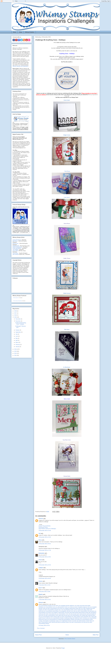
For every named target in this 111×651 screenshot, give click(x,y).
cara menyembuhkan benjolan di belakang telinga (61, 618)
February (18, 344)
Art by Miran (15, 250)
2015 (15, 317)
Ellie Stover (66, 329)
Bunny (40, 540)
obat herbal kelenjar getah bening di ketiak (79, 612)
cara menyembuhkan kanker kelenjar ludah (50, 616)
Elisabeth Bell (16, 245)
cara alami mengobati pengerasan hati (81, 607)
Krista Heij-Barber (17, 248)
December (18, 319)
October (18, 330)
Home (14, 32)
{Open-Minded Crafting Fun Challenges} (47, 528)
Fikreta (40, 559)
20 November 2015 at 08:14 (45, 543)
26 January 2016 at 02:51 (44, 625)
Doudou (40, 581)
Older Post (95, 634)
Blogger (63, 648)
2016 (15, 315)
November (18, 321)
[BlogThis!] (54, 511)
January (18, 346)
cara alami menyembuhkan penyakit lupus (51, 609)
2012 (15, 353)
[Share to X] (56, 511)
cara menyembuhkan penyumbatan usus (52, 611)
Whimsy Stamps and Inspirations (20, 66)
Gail (40, 533)
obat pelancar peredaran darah (61, 622)
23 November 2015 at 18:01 (45, 556)
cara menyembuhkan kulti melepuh (77, 615)
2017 (15, 313)
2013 (15, 351)
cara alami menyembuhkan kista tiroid (53, 608)
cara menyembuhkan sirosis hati (63, 613)
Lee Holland (15, 249)
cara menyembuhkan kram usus (50, 607)
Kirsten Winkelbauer (17, 247)
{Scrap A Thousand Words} (44, 525)
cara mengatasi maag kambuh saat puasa (60, 612)
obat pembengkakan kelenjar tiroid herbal (71, 619)
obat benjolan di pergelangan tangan (51, 620)
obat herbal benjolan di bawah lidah (84, 620)
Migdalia (41, 594)
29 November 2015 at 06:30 (45, 578)
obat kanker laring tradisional (49, 613)
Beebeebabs (41, 553)
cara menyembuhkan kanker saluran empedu (71, 609)
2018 (15, 311)
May (17, 338)
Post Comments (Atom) (70, 638)
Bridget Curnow (67, 135)
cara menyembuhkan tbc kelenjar (54, 619)
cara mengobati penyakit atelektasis (66, 605)
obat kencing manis (65, 615)
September (18, 332)
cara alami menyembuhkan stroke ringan (52, 615)
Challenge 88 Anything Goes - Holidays (20, 323)
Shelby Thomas (66, 258)
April (17, 340)
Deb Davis (15, 241)
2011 (15, 355)
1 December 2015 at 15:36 (44, 585)
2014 (15, 349)
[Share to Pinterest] (58, 511)
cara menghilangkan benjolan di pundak (67, 620)
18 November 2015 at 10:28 (45, 530)
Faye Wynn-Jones (67, 439)
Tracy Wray (15, 253)
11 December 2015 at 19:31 (45, 599)
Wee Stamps (16, 254)
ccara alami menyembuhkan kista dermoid (78, 622)
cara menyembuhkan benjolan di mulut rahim (48, 605)
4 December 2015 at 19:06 (44, 591)
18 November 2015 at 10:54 (45, 537)
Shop (20, 32)
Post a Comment (41, 628)
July (17, 334)
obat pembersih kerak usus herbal (65, 607)
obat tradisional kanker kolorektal (79, 618)
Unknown (41, 518)
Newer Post (38, 634)
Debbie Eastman (67, 293)
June (17, 336)
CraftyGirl (41, 567)
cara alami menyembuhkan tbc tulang (68, 616)
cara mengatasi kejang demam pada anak (71, 608)
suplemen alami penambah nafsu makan (85, 616)
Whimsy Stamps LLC (16, 297)
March (17, 342)
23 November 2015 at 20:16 (45, 564)
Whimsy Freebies (29, 32)
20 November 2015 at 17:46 (45, 550)
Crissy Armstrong (17, 239)
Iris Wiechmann (66, 367)
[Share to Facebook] (57, 511)
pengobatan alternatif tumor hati (68, 611)
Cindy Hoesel (67, 197)
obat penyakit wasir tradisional (77, 613)
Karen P (40, 587)
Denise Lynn (15, 243)
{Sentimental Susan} (43, 527)
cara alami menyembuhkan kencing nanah (85, 611)
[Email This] (53, 511)
